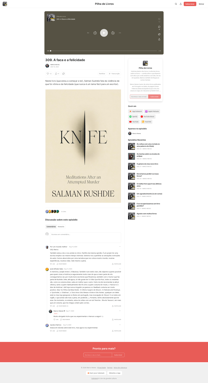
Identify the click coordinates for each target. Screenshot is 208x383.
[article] (145, 146)
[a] (131, 146)
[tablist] (55, 226)
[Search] (176, 4)
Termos (109, 368)
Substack (94, 378)
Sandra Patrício (55, 325)
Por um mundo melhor (58, 247)
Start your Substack (97, 373)
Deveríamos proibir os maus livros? (148, 175)
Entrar (201, 4)
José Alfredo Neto (56, 269)
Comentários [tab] (51, 227)
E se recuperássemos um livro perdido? (148, 205)
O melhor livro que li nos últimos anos (149, 185)
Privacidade (101, 368)
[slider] (104, 51)
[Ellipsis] (120, 246)
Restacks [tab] (61, 227)
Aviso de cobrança (120, 368)
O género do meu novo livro (147, 164)
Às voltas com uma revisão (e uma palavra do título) (148, 145)
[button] (88, 33)
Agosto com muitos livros (147, 214)
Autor (56, 313)
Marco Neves (54, 64)
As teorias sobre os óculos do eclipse (148, 155)
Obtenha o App (114, 373)
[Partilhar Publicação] (181, 4)
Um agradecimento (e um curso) (149, 194)
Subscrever (190, 4)
